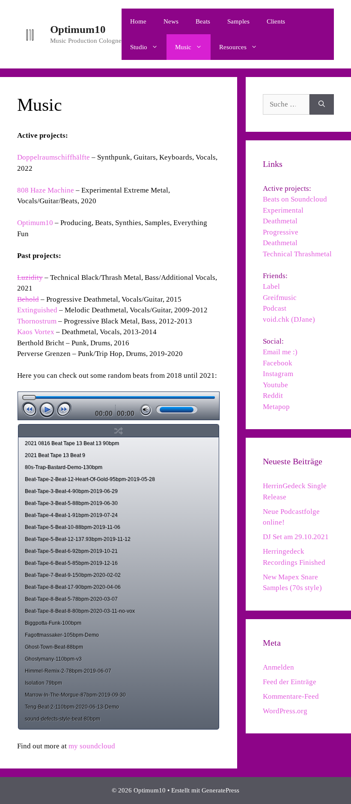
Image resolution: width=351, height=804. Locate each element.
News (171, 21)
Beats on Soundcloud (295, 199)
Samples (238, 21)
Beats (203, 21)
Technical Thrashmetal (297, 254)
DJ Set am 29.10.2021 (296, 537)
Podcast (274, 308)
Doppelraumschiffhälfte (54, 157)
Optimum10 (78, 29)
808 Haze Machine (45, 190)
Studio (138, 47)
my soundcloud (91, 746)
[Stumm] (146, 410)
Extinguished (37, 310)
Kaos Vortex (35, 332)
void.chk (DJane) (289, 319)
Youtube (275, 385)
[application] (118, 406)
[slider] (176, 409)
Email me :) (280, 352)
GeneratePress (220, 790)
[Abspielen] (47, 410)
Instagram (278, 374)
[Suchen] (321, 104)
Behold (28, 299)
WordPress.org (285, 711)
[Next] (63, 409)
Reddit (273, 396)
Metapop (276, 407)
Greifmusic (280, 298)
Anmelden (278, 667)
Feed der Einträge (289, 682)
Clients (276, 21)
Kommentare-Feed (291, 696)
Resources (233, 47)
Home (138, 21)
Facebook (277, 363)
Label (271, 286)
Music (183, 47)
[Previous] (29, 409)
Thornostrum (37, 321)
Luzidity (30, 277)
